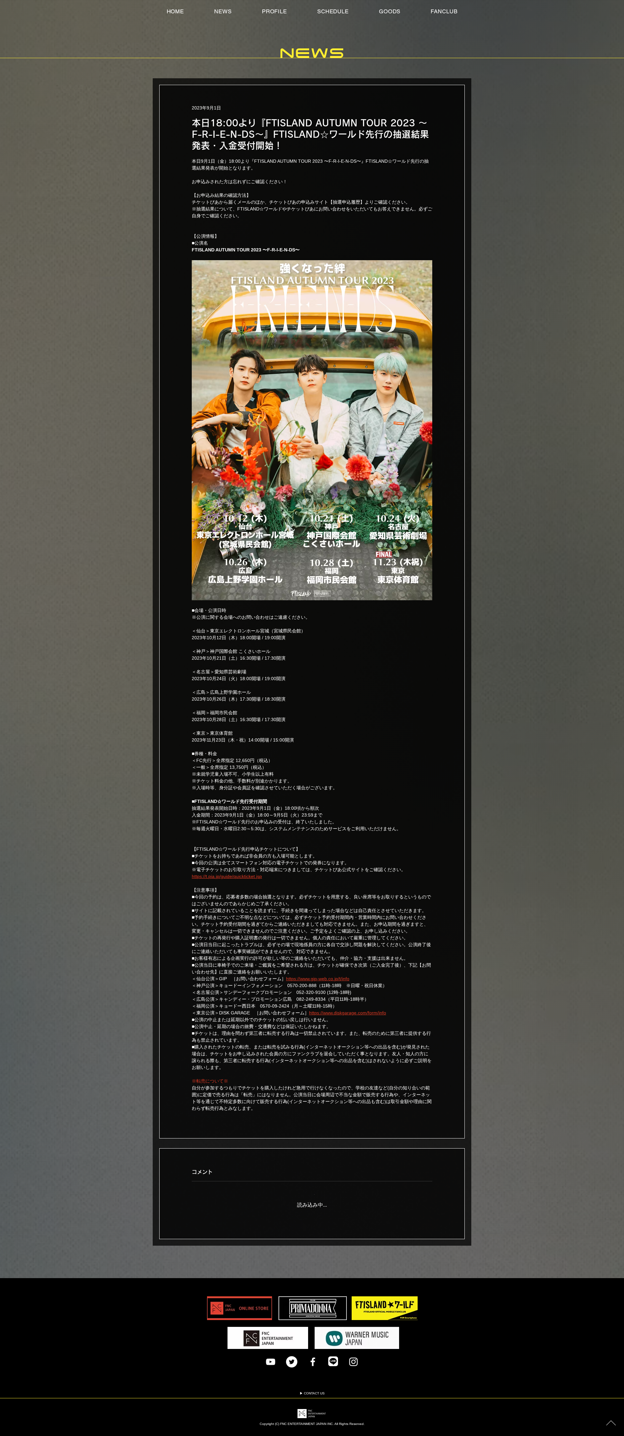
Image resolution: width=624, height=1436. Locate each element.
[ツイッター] (291, 1357)
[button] (444, 11)
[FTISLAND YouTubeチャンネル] (270, 1357)
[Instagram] (353, 1357)
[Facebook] (312, 1357)
